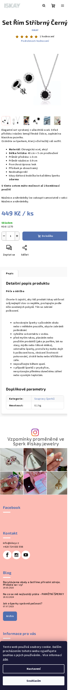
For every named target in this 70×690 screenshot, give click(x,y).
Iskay (35, 30)
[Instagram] (16, 555)
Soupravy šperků (44, 399)
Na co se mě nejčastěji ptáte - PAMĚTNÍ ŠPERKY (33, 594)
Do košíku (47, 236)
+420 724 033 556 (13, 547)
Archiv (10, 616)
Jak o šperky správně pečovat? (22, 603)
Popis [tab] (9, 273)
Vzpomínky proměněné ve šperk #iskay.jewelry (35, 441)
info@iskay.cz (11, 543)
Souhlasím (34, 681)
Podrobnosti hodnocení (35, 41)
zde (5, 659)
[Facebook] (7, 555)
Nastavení (34, 669)
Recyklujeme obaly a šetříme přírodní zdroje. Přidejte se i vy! (31, 583)
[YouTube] (25, 555)
